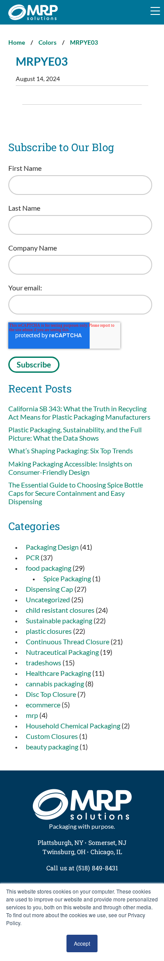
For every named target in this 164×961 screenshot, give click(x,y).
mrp (32, 715)
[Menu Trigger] (155, 11)
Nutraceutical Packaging (62, 652)
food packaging (48, 568)
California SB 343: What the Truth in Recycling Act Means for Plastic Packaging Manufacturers (80, 412)
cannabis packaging (55, 683)
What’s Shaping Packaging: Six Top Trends (71, 450)
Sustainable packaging (59, 620)
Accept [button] (82, 943)
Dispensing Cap (49, 589)
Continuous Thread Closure (67, 641)
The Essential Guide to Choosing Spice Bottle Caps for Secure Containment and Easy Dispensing (75, 492)
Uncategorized (48, 599)
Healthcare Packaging (58, 673)
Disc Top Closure (51, 694)
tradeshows (43, 662)
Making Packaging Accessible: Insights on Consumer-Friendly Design (70, 467)
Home (16, 42)
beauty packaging (52, 746)
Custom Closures (52, 736)
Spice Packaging (67, 578)
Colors (47, 42)
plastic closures (49, 631)
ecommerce (43, 704)
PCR (32, 557)
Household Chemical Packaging (73, 725)
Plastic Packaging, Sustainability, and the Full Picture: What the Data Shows (75, 433)
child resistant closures (60, 610)
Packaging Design (52, 547)
